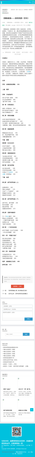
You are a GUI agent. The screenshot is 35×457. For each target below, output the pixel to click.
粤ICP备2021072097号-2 (8, 452)
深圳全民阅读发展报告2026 (10, 347)
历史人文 (21, 9)
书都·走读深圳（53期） (9, 349)
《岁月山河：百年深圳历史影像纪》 (18, 293)
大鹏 (3, 174)
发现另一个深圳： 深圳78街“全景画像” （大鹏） (16, 366)
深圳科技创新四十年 (8, 357)
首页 (17, 9)
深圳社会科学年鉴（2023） (10, 360)
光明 (28, 71)
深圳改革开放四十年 (8, 362)
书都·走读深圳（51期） (9, 353)
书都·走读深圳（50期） (9, 355)
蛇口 (7, 216)
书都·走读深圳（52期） (9, 351)
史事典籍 (26, 9)
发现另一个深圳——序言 (10, 364)
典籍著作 (31, 9)
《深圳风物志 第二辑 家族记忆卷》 (18, 290)
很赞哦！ (16, 286)
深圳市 (11, 172)
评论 (28, 319)
